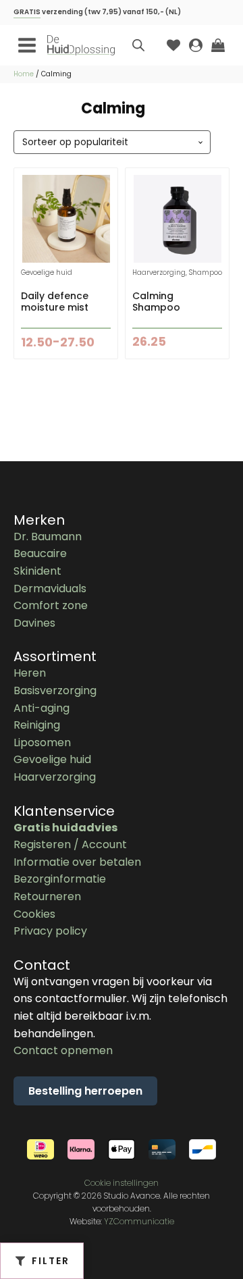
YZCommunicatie (139, 1221)
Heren (30, 673)
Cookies (34, 914)
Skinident (37, 571)
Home (24, 74)
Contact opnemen (63, 1050)
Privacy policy (50, 931)
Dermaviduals (50, 588)
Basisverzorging (55, 690)
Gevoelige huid (52, 759)
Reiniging (37, 725)
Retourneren (47, 896)
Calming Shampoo (156, 301)
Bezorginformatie (60, 879)
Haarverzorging (55, 777)
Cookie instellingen (121, 1183)
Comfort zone (51, 605)
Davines (34, 623)
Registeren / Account (70, 844)
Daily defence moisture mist (54, 301)
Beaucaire (40, 553)
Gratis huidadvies (65, 827)
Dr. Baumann (48, 536)
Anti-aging (42, 708)
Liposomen (42, 742)
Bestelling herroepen (85, 1091)
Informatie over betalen (77, 862)
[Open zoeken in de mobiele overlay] (138, 45)
